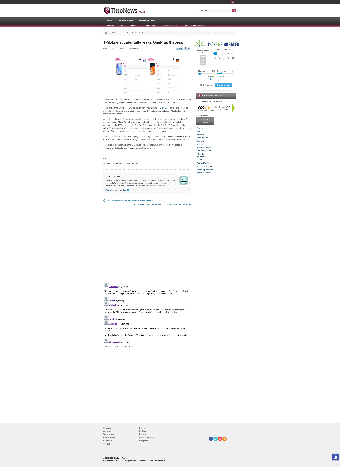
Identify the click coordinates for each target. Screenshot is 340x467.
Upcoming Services (205, 169)
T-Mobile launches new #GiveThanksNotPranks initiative (128, 200)
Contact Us (107, 440)
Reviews (142, 431)
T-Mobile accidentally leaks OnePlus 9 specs (143, 42)
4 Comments (135, 48)
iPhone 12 (134, 26)
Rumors (200, 144)
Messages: (226, 71)
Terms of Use (108, 434)
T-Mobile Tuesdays (170, 26)
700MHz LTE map (125, 20)
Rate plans (201, 141)
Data (198, 131)
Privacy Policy (109, 437)
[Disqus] (147, 315)
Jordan (123, 48)
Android (200, 128)
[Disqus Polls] (147, 246)
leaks (113, 163)
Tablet (199, 159)
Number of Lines (224, 49)
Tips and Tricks (203, 163)
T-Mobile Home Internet (194, 26)
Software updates (204, 150)
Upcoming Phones (146, 20)
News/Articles (202, 137)
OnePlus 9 (120, 163)
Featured (200, 134)
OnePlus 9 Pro (132, 163)
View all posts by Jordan (117, 190)
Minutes (201, 71)
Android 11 (150, 26)
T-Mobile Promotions (201, 155)
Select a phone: (203, 51)
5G (122, 26)
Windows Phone (203, 172)
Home (109, 20)
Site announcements (205, 147)
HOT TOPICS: (110, 26)
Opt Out (106, 444)
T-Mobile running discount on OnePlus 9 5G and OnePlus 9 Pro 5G (162, 204)
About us (107, 431)
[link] (206, 108)
